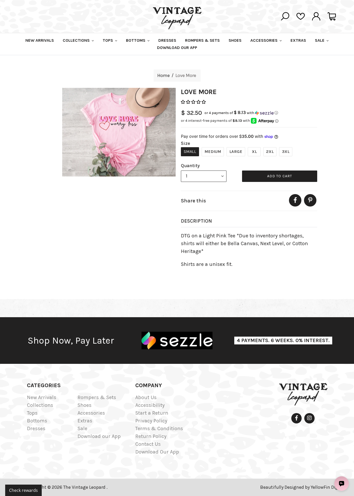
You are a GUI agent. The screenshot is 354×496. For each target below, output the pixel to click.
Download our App (99, 436)
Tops (32, 413)
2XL (270, 151)
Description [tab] (196, 221)
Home (163, 75)
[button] (194, 102)
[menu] (203, 176)
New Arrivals (41, 397)
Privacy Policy (151, 421)
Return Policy (150, 436)
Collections (40, 405)
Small (190, 151)
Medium (212, 151)
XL (254, 151)
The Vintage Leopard (85, 487)
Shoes (84, 405)
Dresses (36, 428)
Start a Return (151, 413)
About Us (146, 397)
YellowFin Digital (328, 487)
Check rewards (23, 490)
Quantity (190, 165)
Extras (84, 421)
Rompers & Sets (96, 397)
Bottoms (37, 421)
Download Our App (157, 452)
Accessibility (150, 405)
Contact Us (148, 444)
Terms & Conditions (159, 428)
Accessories (91, 413)
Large (235, 151)
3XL (285, 151)
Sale (82, 428)
